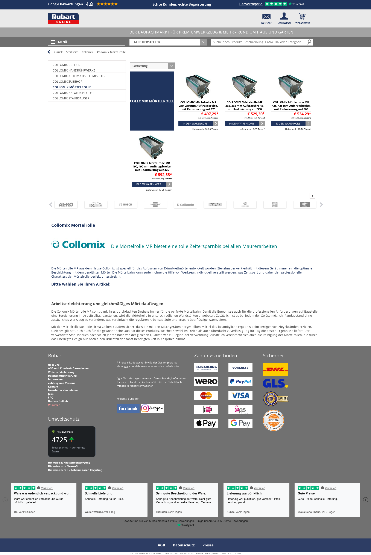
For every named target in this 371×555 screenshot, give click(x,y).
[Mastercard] (206, 399)
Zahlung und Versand (62, 383)
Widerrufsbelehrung (61, 372)
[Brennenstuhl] (153, 205)
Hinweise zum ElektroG (63, 466)
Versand (214, 118)
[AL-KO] (64, 205)
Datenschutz (184, 545)
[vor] (321, 204)
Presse (207, 545)
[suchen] (309, 42)
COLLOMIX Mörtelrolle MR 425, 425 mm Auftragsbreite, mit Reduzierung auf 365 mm (291, 107)
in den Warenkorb (195, 123)
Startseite (72, 52)
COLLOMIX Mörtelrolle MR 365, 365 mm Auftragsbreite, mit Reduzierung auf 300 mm (244, 107)
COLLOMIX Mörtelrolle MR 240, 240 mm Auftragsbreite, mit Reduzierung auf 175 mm (198, 107)
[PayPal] (240, 385)
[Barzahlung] (206, 371)
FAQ (50, 397)
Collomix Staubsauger (71, 98)
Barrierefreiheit (58, 401)
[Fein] (273, 205)
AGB (161, 545)
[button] (266, 17)
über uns (53, 364)
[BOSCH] (123, 205)
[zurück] (50, 204)
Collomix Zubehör (67, 81)
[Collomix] (183, 205)
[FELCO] (302, 205)
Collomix (87, 52)
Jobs (50, 394)
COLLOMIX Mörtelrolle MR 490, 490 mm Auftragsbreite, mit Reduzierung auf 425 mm (152, 168)
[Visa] (240, 399)
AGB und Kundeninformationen (68, 368)
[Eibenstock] (243, 205)
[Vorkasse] (240, 371)
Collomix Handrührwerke (74, 70)
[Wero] (206, 385)
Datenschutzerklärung (62, 375)
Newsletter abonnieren (63, 390)
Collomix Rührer (66, 65)
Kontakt (53, 386)
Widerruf (54, 405)
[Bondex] (93, 205)
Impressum (55, 379)
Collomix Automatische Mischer (79, 76)
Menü (62, 42)
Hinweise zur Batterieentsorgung (69, 462)
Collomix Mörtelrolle (111, 52)
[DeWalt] (213, 205)
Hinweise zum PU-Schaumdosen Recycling (75, 470)
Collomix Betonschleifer (73, 93)
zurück (58, 52)
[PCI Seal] (273, 430)
